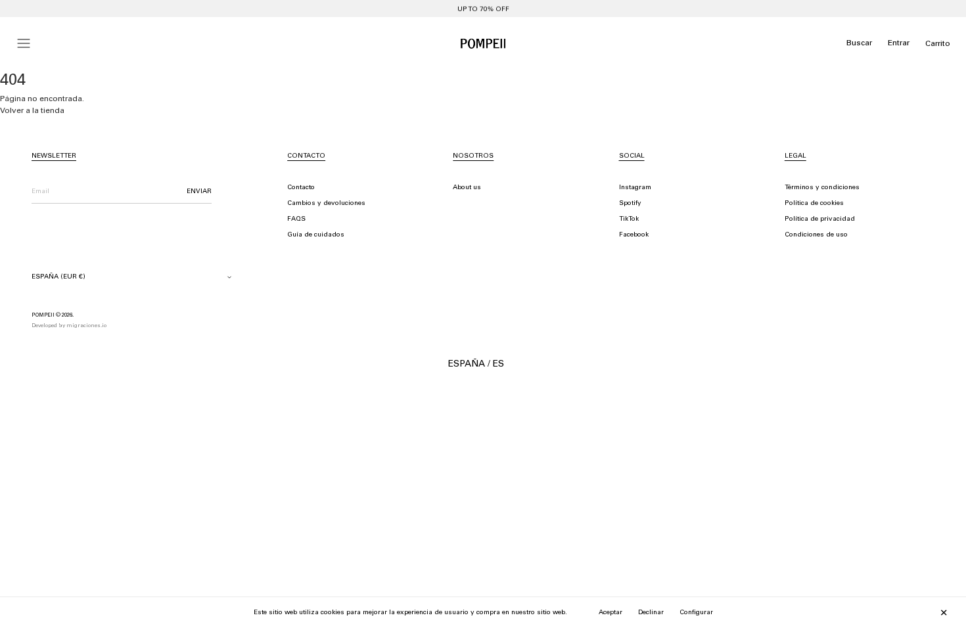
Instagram (635, 188)
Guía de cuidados (315, 235)
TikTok (629, 219)
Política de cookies (814, 203)
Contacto (301, 188)
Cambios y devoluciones (326, 203)
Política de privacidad (820, 219)
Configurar (696, 613)
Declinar (651, 613)
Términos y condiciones (822, 188)
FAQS (296, 219)
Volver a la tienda (32, 111)
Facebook (634, 235)
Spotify (630, 203)
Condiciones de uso (816, 235)
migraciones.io (86, 325)
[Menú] (24, 43)
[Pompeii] (483, 43)
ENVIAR (199, 192)
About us (467, 188)
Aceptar (610, 613)
